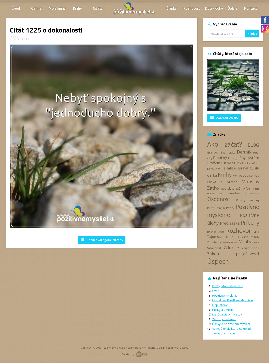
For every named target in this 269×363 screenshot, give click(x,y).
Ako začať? (224, 144)
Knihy (77, 8)
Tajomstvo (215, 237)
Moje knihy (57, 8)
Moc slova (227, 188)
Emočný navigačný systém (236, 157)
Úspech (218, 261)
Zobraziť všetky (224, 117)
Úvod (16, 8)
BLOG (253, 145)
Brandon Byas (217, 152)
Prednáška (230, 223)
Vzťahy (245, 241)
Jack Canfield (251, 163)
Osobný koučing (247, 200)
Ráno (255, 232)
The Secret (232, 237)
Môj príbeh (243, 188)
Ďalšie (232, 8)
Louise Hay (251, 175)
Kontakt (250, 8)
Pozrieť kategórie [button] (101, 239)
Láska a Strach (222, 182)
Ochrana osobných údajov (172, 347)
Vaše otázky (250, 237)
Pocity (230, 208)
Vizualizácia (214, 242)
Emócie (213, 163)
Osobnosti (219, 199)
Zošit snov (250, 248)
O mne (36, 8)
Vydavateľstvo (230, 242)
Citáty (98, 8)
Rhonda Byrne (215, 232)
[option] (233, 85)
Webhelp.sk (142, 354)
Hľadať (252, 33)
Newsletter (234, 193)
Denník (244, 152)
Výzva (256, 242)
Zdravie (231, 248)
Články (171, 8)
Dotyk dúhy (214, 8)
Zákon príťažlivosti (233, 254)
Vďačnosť (214, 248)
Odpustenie (252, 193)
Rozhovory (192, 8)
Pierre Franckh (216, 208)
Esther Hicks (232, 162)
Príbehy (250, 222)
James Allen (214, 168)
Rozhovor (238, 230)
